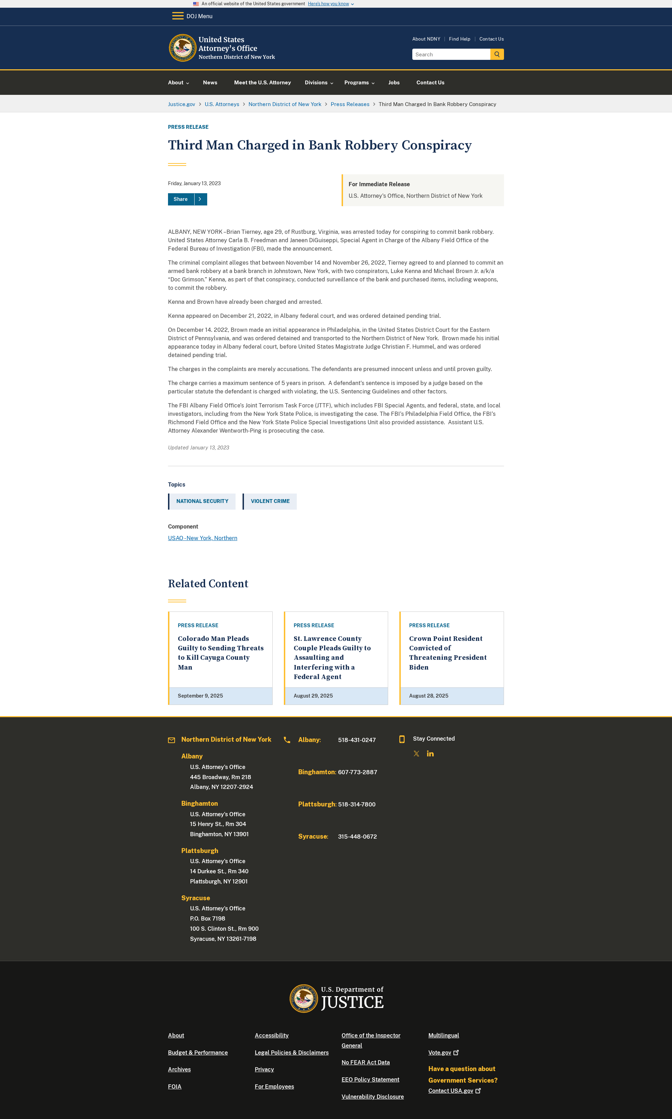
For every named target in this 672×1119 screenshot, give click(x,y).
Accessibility (272, 1035)
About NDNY (426, 39)
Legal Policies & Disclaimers (292, 1052)
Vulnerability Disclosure (373, 1096)
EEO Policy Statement (370, 1079)
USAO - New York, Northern (202, 538)
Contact (450, 1090)
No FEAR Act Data (366, 1062)
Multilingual (443, 1035)
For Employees (274, 1086)
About (176, 1035)
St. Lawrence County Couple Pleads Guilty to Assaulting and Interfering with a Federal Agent (332, 658)
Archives (179, 1069)
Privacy (264, 1069)
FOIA (175, 1086)
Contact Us (491, 39)
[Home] (225, 61)
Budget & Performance (198, 1052)
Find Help (460, 39)
